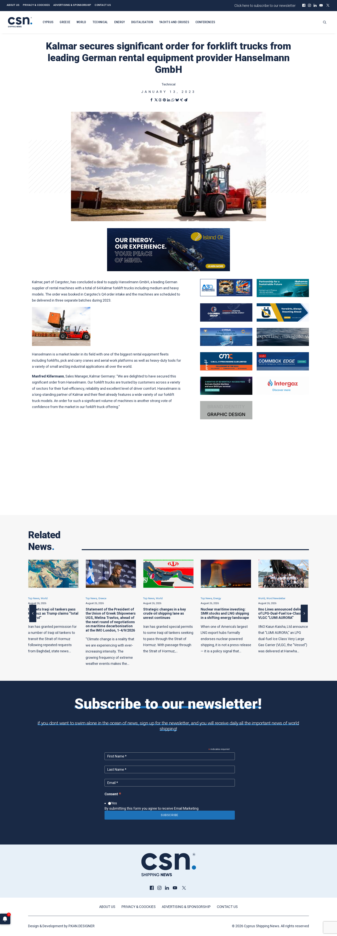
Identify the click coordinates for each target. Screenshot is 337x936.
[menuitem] (304, 5)
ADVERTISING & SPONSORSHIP (72, 5)
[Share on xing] (181, 100)
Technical (100, 22)
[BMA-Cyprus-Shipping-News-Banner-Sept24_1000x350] (283, 296)
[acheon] (283, 345)
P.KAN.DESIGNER (81, 926)
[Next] (304, 622)
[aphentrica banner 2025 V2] (226, 295)
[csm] (226, 369)
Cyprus (48, 22)
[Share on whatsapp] (173, 100)
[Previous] (32, 622)
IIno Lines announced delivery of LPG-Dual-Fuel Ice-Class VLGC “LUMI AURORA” (224, 613)
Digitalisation (142, 22)
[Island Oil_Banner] (168, 270)
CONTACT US (103, 5)
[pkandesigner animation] (226, 418)
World (81, 22)
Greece (65, 22)
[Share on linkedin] (168, 100)
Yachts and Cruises (174, 22)
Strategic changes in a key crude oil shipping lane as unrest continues (107, 613)
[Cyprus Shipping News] (20, 22)
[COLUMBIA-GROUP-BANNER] (226, 320)
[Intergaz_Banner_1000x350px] (283, 393)
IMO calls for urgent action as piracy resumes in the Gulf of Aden (282, 613)
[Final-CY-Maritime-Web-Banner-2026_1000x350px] (226, 345)
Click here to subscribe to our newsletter (265, 6)
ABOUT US (13, 5)
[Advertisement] (168, 474)
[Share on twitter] (156, 100)
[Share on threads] (160, 100)
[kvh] (283, 369)
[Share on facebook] (151, 100)
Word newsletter (218, 598)
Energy (119, 22)
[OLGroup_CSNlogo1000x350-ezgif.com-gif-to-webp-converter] (283, 320)
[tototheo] (226, 393)
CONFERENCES (205, 22)
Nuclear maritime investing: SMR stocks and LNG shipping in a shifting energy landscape (167, 613)
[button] (304, 5)
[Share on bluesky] (177, 100)
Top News (33, 598)
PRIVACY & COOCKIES (36, 5)
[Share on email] (186, 100)
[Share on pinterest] (164, 100)
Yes (114, 803)
